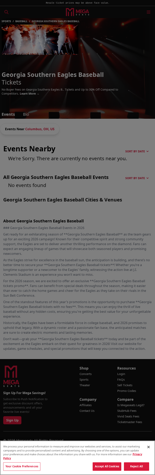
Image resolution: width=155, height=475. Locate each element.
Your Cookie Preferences (21, 466)
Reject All (136, 466)
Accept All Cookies (107, 466)
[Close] (148, 447)
